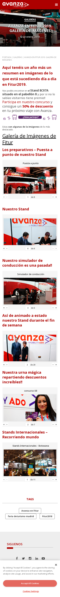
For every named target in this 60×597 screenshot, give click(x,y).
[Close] (56, 564)
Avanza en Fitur (30, 510)
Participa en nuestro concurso (26, 102)
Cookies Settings (31, 591)
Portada (6, 57)
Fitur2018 (47, 516)
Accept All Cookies (30, 583)
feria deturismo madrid (21, 516)
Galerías (30, 19)
